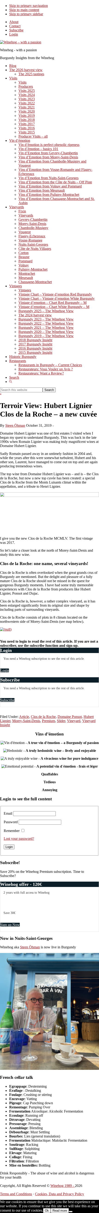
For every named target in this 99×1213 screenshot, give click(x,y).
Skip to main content (24, 10)
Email (8, 813)
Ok (47, 1210)
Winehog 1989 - (62, 1186)
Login (13, 34)
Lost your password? (19, 839)
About (13, 22)
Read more (59, 1210)
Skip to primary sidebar (26, 14)
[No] (71, 1211)
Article (24, 717)
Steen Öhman (30, 947)
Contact (14, 26)
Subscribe (16, 30)
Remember (12, 831)
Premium (48, 721)
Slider (61, 721)
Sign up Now (10, 925)
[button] (10, 382)
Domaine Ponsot (70, 717)
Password (11, 822)
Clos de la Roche (43, 717)
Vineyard (73, 721)
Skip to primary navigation (28, 6)
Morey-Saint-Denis (26, 721)
